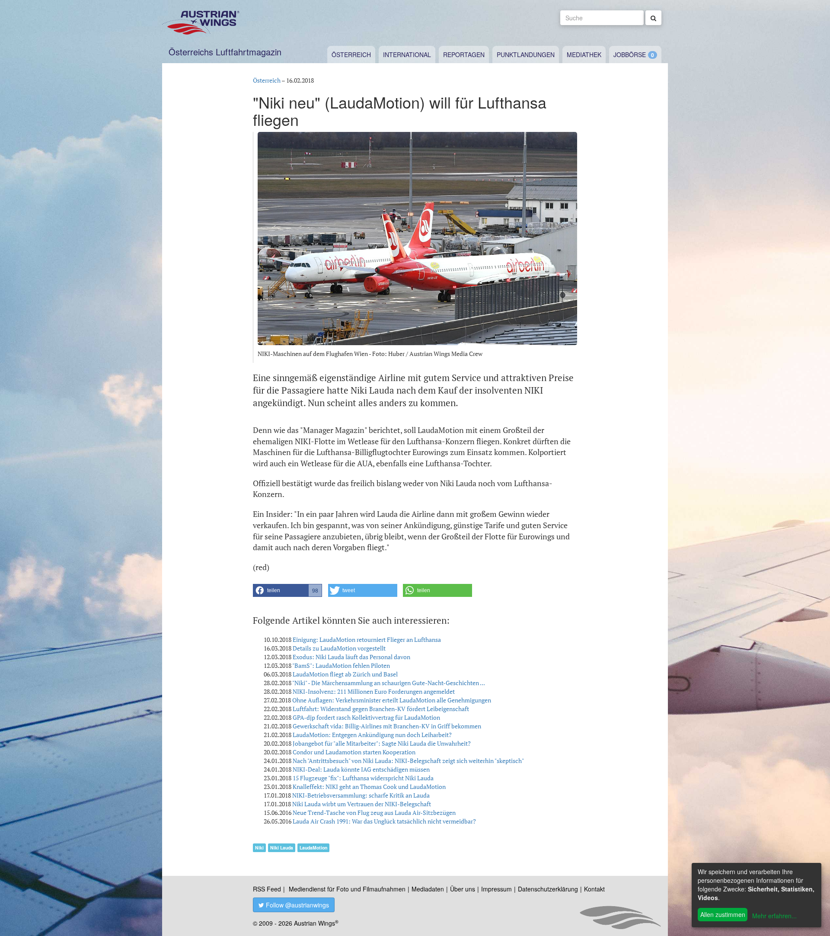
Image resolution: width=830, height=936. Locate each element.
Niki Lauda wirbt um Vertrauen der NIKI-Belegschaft (361, 804)
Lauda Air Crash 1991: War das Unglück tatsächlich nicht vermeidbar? (384, 821)
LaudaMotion (313, 847)
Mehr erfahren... (774, 915)
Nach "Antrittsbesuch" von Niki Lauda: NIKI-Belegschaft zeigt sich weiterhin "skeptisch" (408, 760)
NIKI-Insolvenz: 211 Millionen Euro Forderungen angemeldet (374, 691)
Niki (259, 847)
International (407, 54)
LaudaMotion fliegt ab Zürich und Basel (345, 674)
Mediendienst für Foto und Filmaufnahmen (347, 889)
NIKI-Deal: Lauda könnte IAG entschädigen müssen (361, 769)
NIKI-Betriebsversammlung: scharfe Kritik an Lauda (361, 795)
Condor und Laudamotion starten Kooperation (354, 752)
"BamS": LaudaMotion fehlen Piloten (341, 665)
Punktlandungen (526, 54)
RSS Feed (267, 889)
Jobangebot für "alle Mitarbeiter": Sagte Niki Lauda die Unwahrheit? (382, 743)
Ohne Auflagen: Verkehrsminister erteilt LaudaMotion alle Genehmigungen (391, 700)
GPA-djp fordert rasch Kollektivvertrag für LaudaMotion (366, 717)
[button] (287, 590)
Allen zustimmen (722, 914)
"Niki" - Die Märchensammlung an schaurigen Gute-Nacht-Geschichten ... (388, 683)
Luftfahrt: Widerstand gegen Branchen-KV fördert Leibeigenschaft (381, 709)
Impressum (496, 889)
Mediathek (584, 54)
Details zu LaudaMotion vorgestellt (339, 648)
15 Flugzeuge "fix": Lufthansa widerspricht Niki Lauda (363, 778)
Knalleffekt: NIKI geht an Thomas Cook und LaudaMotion (369, 786)
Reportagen (464, 54)
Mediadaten (428, 889)
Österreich (351, 54)
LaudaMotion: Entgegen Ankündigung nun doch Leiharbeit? (372, 735)
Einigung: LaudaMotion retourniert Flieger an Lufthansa (367, 639)
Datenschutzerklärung (548, 889)
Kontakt (594, 889)
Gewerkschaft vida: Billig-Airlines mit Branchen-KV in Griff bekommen (387, 726)
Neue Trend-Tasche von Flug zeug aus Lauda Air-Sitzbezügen (374, 812)
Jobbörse (629, 54)
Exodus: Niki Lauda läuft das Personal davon (351, 657)
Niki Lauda (281, 847)
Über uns (462, 889)
